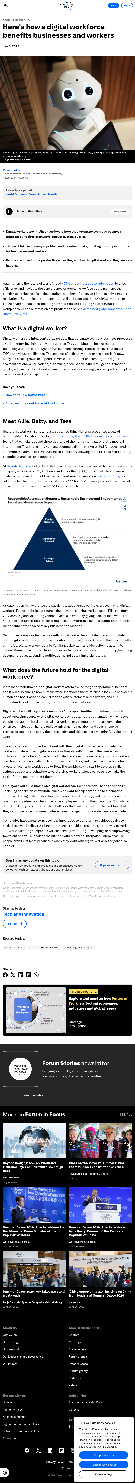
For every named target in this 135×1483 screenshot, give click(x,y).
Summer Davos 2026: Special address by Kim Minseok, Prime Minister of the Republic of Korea (33, 1231)
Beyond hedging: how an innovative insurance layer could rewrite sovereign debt (33, 1167)
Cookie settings (103, 1474)
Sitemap (67, 1468)
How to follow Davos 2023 (25, 395)
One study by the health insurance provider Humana (93, 436)
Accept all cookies (104, 1455)
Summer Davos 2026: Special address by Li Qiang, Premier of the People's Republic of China (97, 1231)
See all (126, 1114)
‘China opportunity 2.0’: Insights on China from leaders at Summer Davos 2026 (100, 1293)
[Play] (9, 211)
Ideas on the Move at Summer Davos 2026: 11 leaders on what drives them (97, 1165)
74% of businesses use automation (89, 283)
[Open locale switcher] (4, 1472)
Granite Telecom (19, 466)
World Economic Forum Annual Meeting (32, 194)
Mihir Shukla (11, 170)
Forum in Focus (16, 20)
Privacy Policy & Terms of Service (67, 1462)
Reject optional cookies (104, 1464)
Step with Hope (108, 476)
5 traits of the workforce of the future (35, 403)
